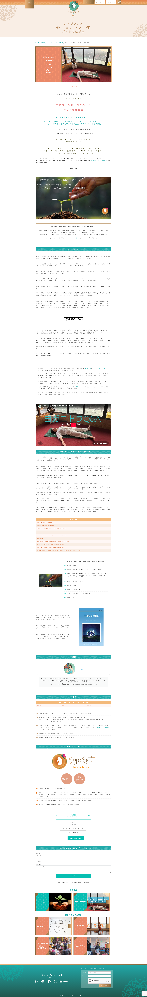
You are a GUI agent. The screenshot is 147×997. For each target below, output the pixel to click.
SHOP (43, 43)
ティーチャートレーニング (54, 43)
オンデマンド (100, 2)
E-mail (84, 975)
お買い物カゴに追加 (75, 838)
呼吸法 (78, 387)
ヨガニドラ (74, 238)
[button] (37, 674)
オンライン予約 (111, 2)
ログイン (88, 2)
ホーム (37, 43)
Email (38, 859)
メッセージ (39, 864)
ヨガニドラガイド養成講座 (99, 160)
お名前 (38, 853)
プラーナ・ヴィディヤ (98, 368)
